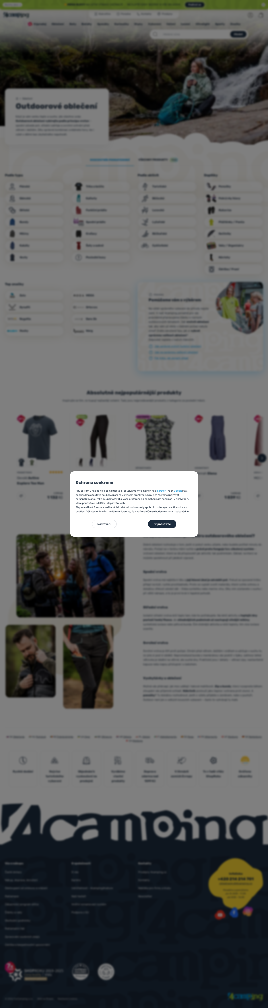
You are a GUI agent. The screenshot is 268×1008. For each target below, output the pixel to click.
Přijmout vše (162, 524)
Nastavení (104, 524)
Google (178, 490)
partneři (161, 490)
